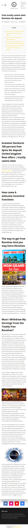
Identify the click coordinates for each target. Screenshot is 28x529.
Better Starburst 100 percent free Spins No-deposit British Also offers (15, 33)
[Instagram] (11, 503)
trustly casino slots (7, 171)
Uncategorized (22, 21)
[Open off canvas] (2, 5)
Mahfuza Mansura (17, 527)
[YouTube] (17, 503)
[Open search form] (5, 5)
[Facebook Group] (22, 503)
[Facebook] (5, 503)
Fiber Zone (19, 526)
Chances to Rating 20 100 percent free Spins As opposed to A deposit (15, 47)
